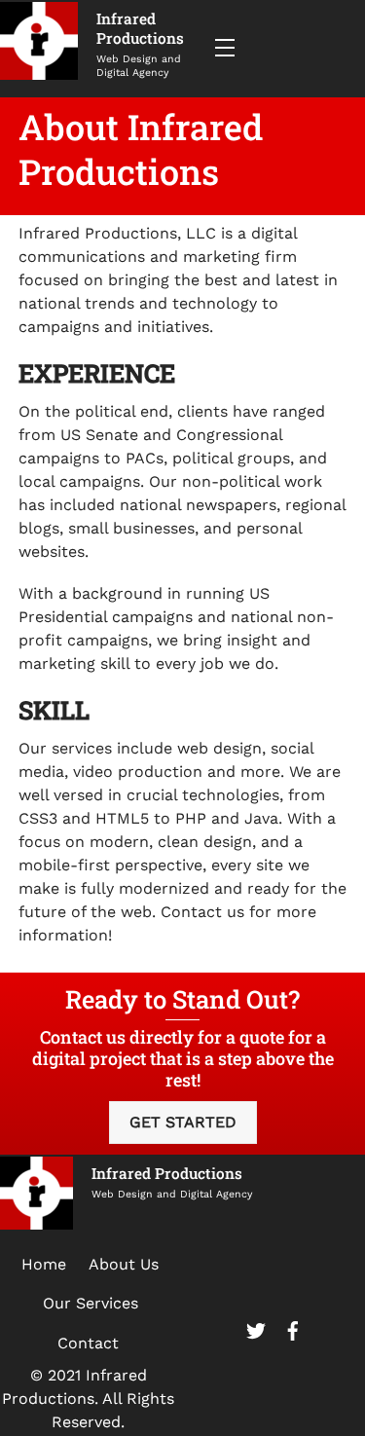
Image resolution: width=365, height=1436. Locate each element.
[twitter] (256, 1327)
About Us (124, 1264)
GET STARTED (183, 1122)
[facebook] (293, 1327)
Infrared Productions (140, 28)
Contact (88, 1343)
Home (43, 1264)
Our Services (90, 1303)
